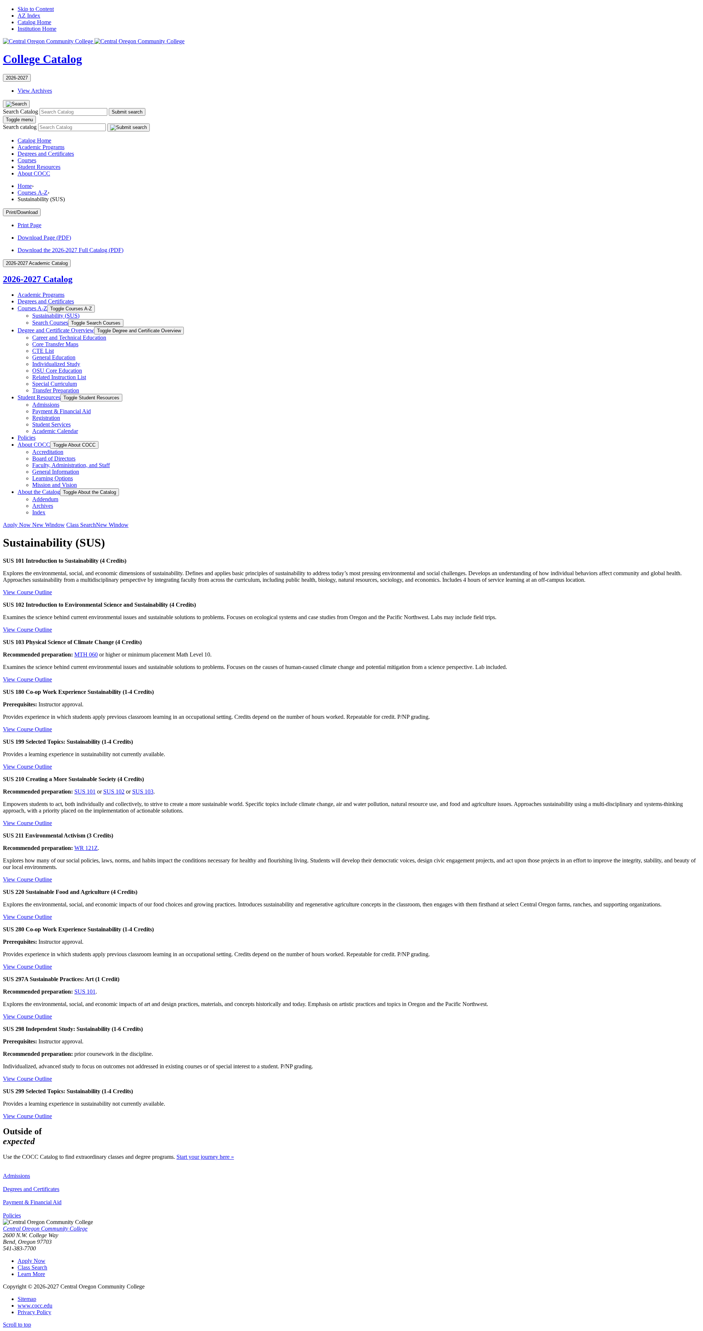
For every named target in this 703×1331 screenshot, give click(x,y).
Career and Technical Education (69, 337)
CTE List (43, 351)
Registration (46, 418)
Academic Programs (41, 147)
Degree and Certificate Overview (56, 330)
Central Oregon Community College (45, 1228)
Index (38, 512)
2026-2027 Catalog (37, 279)
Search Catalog (20, 111)
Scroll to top (17, 1324)
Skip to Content (36, 9)
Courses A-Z (33, 192)
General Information (55, 472)
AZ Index (29, 15)
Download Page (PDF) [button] (44, 237)
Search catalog (20, 127)
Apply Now (34, 525)
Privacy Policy (34, 1312)
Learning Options (52, 478)
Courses (27, 160)
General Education (53, 357)
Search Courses (50, 322)
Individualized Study (56, 364)
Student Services (51, 424)
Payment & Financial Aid (32, 1202)
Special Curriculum (54, 384)
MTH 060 (86, 654)
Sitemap (27, 1299)
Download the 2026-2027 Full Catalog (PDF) (70, 250)
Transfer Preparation (55, 390)
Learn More (31, 1274)
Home (25, 186)
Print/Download (22, 212)
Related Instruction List (59, 377)
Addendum (45, 499)
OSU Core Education (57, 370)
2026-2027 (17, 78)
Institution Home (37, 29)
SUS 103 (142, 791)
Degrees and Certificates (46, 154)
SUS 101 (85, 791)
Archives (42, 506)
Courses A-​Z (32, 308)
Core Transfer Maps (55, 344)
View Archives (35, 91)
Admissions (45, 405)
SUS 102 (113, 791)
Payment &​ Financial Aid (61, 411)
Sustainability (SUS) (55, 316)
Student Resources (39, 167)
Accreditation (47, 452)
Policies (27, 438)
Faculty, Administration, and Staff (71, 465)
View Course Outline (27, 592)
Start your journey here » (205, 1157)
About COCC (34, 173)
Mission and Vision (54, 485)
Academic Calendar (55, 431)
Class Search (97, 525)
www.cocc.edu (35, 1305)
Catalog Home (34, 22)
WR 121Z (86, 848)
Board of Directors (53, 458)
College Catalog (42, 59)
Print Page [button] (29, 225)
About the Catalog (39, 492)
